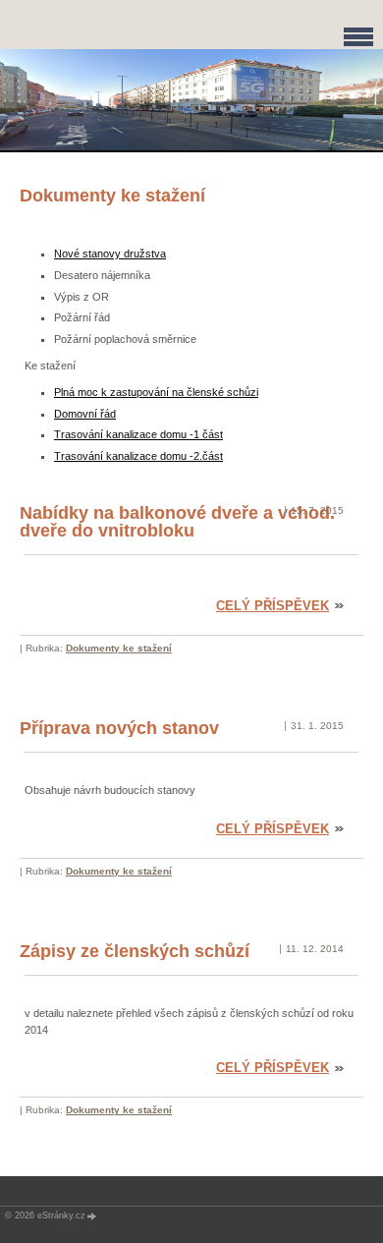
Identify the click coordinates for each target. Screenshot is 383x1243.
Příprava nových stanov (119, 728)
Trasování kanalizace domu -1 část (138, 434)
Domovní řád (85, 414)
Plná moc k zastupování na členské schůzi (156, 392)
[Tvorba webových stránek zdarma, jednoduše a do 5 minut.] (92, 1216)
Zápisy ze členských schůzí (134, 951)
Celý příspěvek (272, 605)
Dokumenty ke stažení (119, 648)
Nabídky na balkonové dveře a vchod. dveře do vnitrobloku (177, 521)
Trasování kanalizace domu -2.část (138, 456)
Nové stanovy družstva (110, 253)
